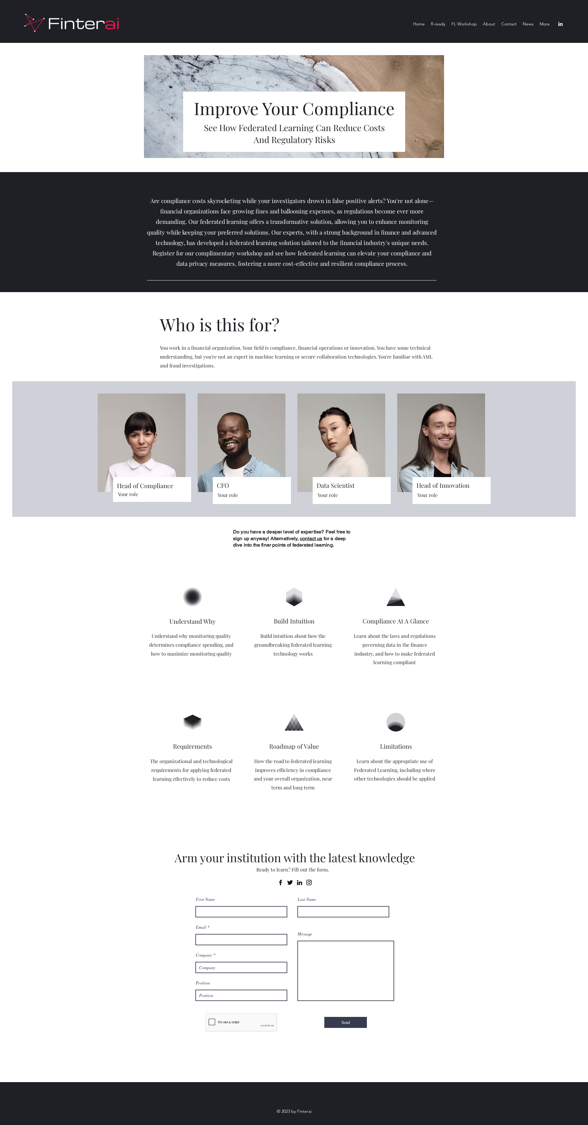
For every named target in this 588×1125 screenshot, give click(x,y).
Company (204, 955)
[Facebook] (280, 882)
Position (203, 983)
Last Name (307, 899)
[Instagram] (309, 882)
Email (201, 927)
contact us (311, 538)
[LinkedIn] (560, 24)
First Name (205, 899)
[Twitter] (290, 882)
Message (305, 934)
